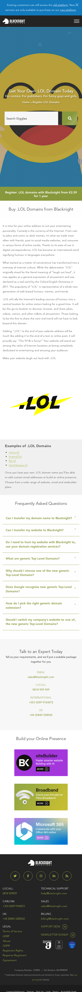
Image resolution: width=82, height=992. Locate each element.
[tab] (41, 518)
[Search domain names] (69, 118)
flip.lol (12, 460)
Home (26, 102)
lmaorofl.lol (15, 456)
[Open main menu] (76, 21)
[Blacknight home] (14, 21)
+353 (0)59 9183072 (41, 702)
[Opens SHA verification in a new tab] (72, 944)
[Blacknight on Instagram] (42, 876)
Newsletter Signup (55, 934)
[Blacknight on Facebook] (29, 876)
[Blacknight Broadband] (41, 797)
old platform (60, 5)
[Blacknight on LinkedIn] (55, 876)
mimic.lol (14, 452)
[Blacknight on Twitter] (16, 876)
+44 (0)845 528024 (40, 715)
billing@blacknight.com (55, 918)
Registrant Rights (13, 950)
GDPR (6, 945)
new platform (68, 10)
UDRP (6, 936)
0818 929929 (10, 893)
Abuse (6, 941)
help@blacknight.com (54, 893)
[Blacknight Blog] (67, 876)
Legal (7, 926)
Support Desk (51, 926)
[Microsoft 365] (41, 831)
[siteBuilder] (41, 762)
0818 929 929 (41, 689)
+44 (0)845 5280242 (14, 918)
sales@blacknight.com (41, 677)
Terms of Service (12, 931)
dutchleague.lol (18, 465)
